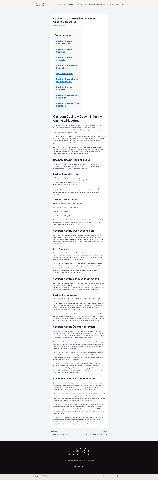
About (53, 4)
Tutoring (61, 4)
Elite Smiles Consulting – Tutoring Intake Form (106, 4)
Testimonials (81, 4)
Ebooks (70, 4)
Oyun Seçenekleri (64, 73)
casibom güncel (58, 127)
